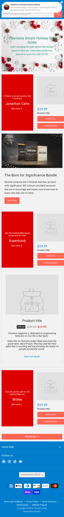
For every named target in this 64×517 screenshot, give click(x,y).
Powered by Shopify (32, 512)
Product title (43, 113)
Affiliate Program (39, 505)
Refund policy (23, 505)
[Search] (58, 13)
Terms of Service (49, 502)
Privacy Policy (32, 502)
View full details (32, 356)
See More (12, 201)
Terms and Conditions (13, 502)
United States (30, 475)
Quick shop (50, 119)
